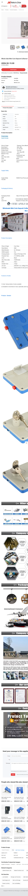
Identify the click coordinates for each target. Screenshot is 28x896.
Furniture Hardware (13, 9)
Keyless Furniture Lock (19, 870)
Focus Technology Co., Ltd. (17, 890)
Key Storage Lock (6, 880)
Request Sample (23, 72)
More (2, 886)
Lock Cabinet (5, 877)
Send (13, 774)
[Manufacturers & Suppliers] (14, 2)
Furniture (6, 9)
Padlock (15, 852)
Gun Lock (16, 855)
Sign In (3, 101)
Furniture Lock (21, 9)
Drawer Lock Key (6, 883)
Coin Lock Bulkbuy (16, 883)
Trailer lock (3, 857)
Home (2, 9)
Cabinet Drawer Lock (6, 870)
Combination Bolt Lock (18, 857)
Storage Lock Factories (16, 877)
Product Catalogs (20, 850)
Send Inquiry (13, 69)
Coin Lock (3, 855)
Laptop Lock (4, 852)
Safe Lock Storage (16, 880)
